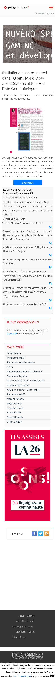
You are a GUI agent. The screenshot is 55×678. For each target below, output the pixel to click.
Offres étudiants (15, 417)
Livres (10, 367)
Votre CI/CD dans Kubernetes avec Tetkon (22, 223)
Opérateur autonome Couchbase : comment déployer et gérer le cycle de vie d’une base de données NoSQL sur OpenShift (27, 235)
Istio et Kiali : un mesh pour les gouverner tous (24, 271)
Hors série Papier (15, 408)
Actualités (20, 621)
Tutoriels (31, 632)
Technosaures (14, 353)
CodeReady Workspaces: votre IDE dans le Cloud (25, 202)
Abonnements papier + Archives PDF (24, 371)
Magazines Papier (15, 399)
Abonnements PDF (16, 394)
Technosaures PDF (16, 358)
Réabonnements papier (18, 385)
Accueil (22, 616)
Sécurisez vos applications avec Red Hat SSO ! (24, 304)
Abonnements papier (17, 376)
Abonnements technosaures (21, 362)
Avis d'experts (18, 626)
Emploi (31, 621)
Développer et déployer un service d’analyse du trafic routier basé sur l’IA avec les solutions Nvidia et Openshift (27, 210)
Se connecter (40, 14)
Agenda (31, 616)
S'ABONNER (27, 183)
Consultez (12, 333)
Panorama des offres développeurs (19, 197)
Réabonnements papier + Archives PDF (26, 380)
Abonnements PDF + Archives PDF (23, 390)
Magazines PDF (14, 403)
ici (15, 676)
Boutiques (20, 632)
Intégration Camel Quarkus (15, 296)
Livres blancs (19, 637)
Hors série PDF (14, 412)
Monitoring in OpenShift (13, 219)
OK (52, 676)
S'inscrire (50, 14)
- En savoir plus (23, 676)
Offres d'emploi (14, 422)
